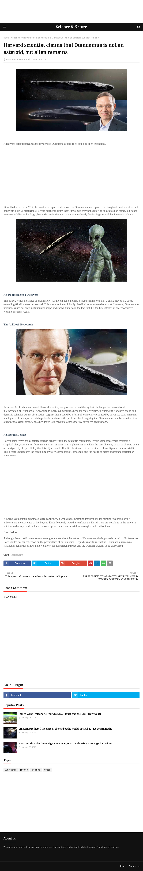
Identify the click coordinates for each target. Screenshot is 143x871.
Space (47, 770)
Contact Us (134, 866)
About (122, 866)
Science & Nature (71, 27)
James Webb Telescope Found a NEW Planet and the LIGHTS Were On (60, 714)
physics (24, 770)
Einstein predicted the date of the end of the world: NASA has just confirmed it (65, 728)
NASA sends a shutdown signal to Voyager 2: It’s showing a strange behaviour (65, 743)
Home (6, 38)
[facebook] (37, 695)
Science (36, 770)
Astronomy (16, 38)
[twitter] (106, 695)
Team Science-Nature (16, 59)
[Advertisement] (71, 11)
